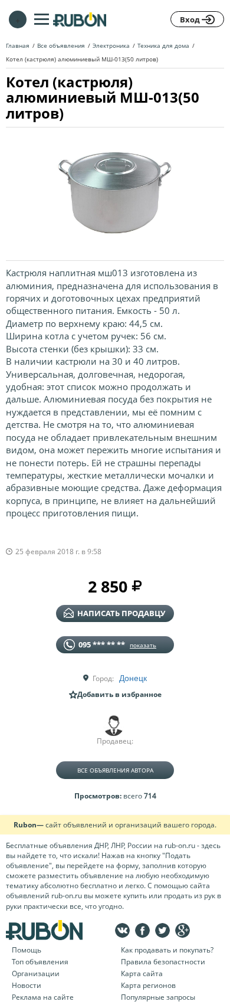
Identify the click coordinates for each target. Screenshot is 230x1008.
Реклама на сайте (43, 997)
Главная (17, 45)
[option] (115, 189)
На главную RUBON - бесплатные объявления (79, 19)
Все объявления (61, 45)
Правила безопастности (163, 962)
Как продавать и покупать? (167, 950)
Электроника (111, 45)
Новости (26, 985)
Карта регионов (148, 985)
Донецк (133, 677)
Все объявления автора (115, 770)
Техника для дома (163, 45)
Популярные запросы (158, 997)
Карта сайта (142, 973)
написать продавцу (121, 613)
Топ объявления (40, 962)
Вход (191, 19)
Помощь (26, 950)
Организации (36, 973)
